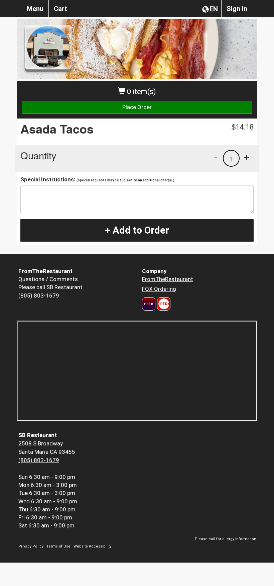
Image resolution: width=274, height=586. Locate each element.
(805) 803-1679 (38, 295)
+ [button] (247, 157)
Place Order (137, 107)
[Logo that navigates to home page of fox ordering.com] (162, 304)
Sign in (237, 9)
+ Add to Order (137, 230)
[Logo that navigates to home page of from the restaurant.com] (148, 304)
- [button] (216, 157)
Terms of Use (58, 546)
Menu (35, 9)
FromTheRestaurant (167, 279)
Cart (60, 9)
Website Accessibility (92, 546)
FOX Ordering (159, 288)
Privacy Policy (30, 546)
